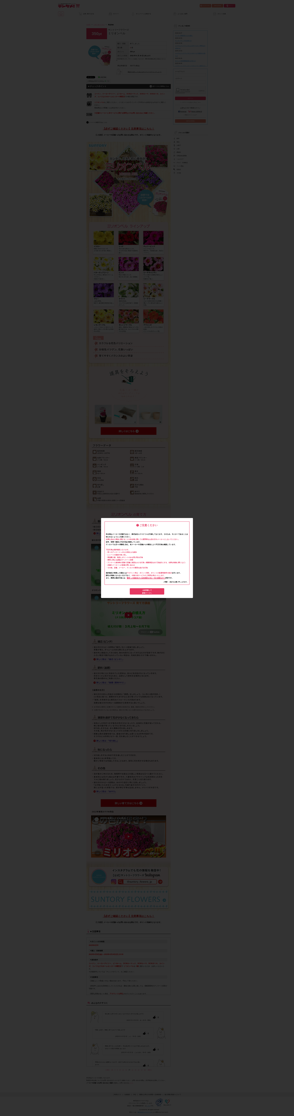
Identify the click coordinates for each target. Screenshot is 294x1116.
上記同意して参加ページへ (147, 591)
